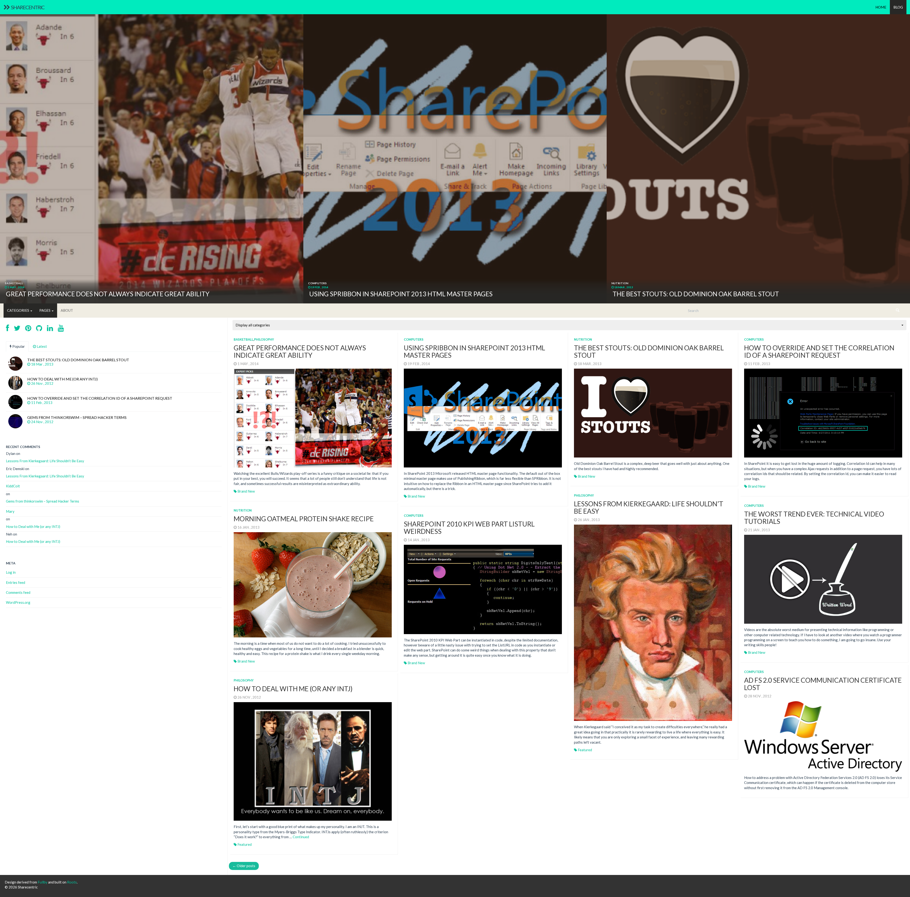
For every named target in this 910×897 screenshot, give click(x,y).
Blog (898, 7)
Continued (301, 837)
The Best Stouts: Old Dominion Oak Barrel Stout (649, 351)
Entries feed (15, 582)
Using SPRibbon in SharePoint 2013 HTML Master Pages (474, 351)
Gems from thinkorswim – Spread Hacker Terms (42, 501)
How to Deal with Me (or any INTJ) (293, 689)
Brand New (246, 491)
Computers (413, 339)
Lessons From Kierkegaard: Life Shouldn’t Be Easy (648, 507)
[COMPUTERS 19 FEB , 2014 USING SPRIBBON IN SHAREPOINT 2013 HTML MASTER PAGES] (455, 151)
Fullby (42, 882)
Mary (10, 511)
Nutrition (583, 339)
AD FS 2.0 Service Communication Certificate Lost (823, 683)
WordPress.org (18, 602)
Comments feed (18, 592)
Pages (45, 310)
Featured (585, 750)
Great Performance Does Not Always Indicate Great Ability (300, 351)
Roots (72, 882)
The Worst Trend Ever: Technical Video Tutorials (814, 517)
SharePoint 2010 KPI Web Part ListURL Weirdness (469, 527)
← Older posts (243, 866)
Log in (11, 572)
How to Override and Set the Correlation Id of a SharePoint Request (819, 351)
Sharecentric (27, 7)
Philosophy (264, 339)
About (67, 310)
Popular (18, 346)
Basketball (243, 339)
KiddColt (13, 486)
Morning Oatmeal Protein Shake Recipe (304, 519)
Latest (41, 346)
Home (880, 7)
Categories (18, 310)
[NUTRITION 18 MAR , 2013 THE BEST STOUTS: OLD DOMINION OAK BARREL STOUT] (758, 151)
